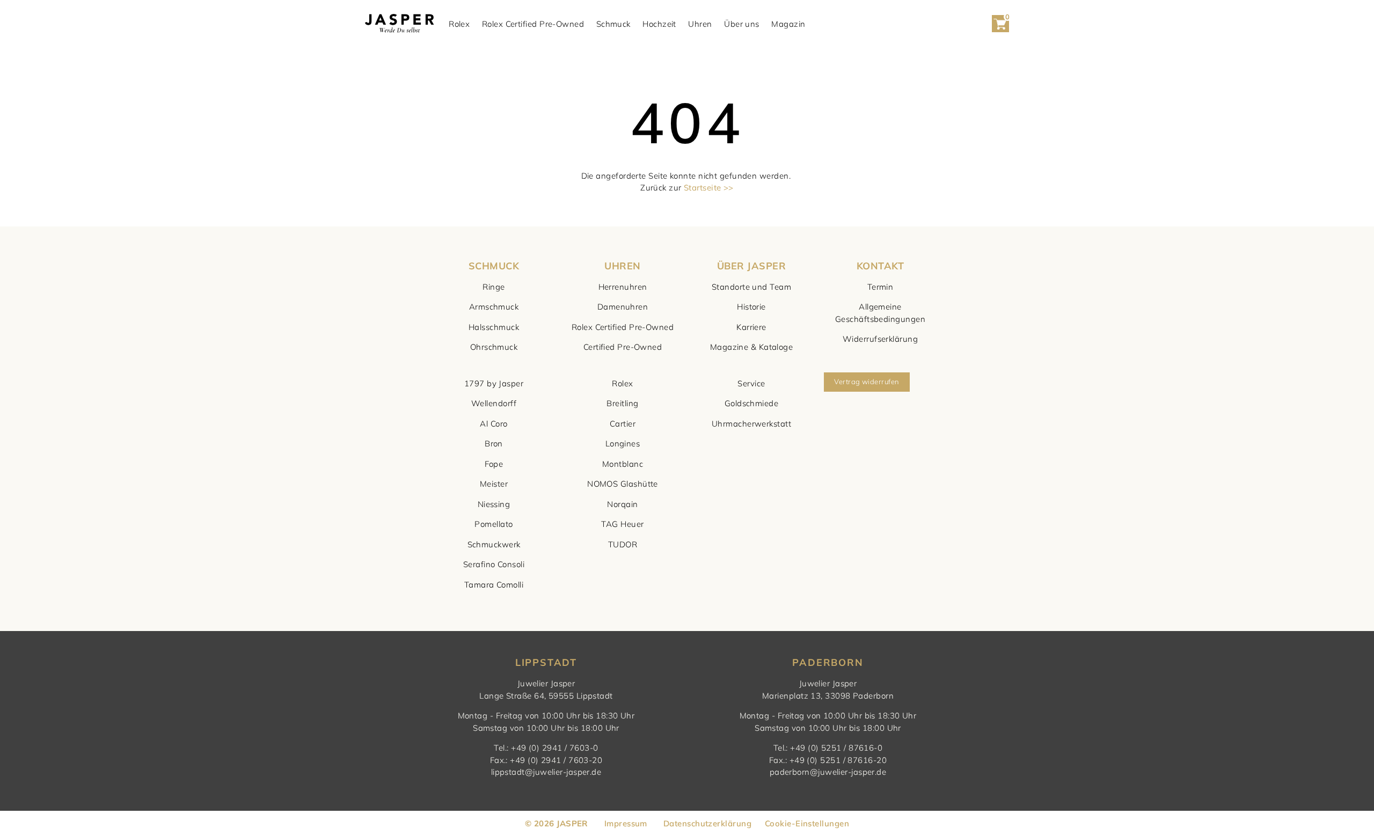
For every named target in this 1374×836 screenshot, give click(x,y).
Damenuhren (622, 307)
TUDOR (622, 544)
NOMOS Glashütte (622, 484)
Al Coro (493, 424)
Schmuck (613, 24)
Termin (880, 287)
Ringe (494, 287)
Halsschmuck (494, 327)
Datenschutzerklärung (707, 823)
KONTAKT (880, 266)
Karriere (751, 327)
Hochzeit (659, 24)
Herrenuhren (622, 287)
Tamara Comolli (493, 585)
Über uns (741, 24)
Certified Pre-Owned (622, 347)
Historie (751, 307)
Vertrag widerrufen (866, 381)
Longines (622, 443)
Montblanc (622, 464)
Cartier (622, 424)
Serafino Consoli (493, 564)
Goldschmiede (751, 403)
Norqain (622, 504)
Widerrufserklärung (880, 339)
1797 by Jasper (493, 383)
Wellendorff (493, 403)
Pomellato (493, 524)
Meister (494, 484)
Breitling (622, 403)
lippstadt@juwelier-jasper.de (546, 772)
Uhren (700, 24)
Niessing (494, 504)
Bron (494, 443)
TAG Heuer (622, 524)
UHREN (622, 266)
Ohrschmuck (494, 347)
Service (751, 383)
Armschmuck (494, 307)
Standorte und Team (751, 287)
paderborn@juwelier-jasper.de (828, 772)
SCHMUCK (494, 266)
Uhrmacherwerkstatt (751, 424)
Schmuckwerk (494, 544)
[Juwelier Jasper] (399, 24)
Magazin (788, 24)
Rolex (459, 24)
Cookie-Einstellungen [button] (807, 823)
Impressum (625, 823)
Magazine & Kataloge (751, 347)
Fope (494, 464)
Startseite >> (709, 187)
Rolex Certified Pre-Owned (533, 24)
